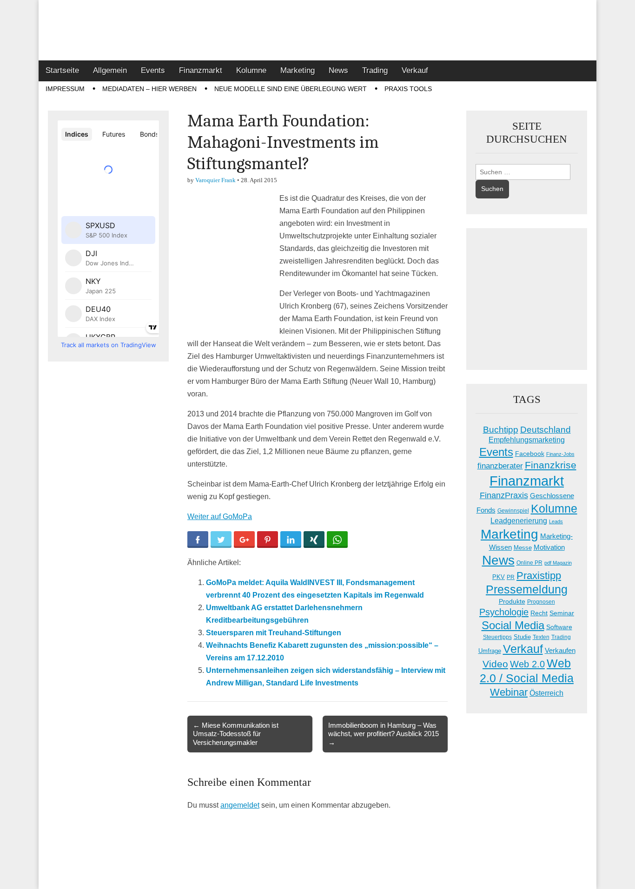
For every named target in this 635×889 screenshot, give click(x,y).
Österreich (546, 693)
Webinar (509, 692)
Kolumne (251, 70)
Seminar (561, 613)
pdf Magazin (558, 563)
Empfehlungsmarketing (527, 440)
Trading (375, 70)
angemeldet (239, 805)
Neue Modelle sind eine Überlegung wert (290, 88)
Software (559, 627)
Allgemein (110, 70)
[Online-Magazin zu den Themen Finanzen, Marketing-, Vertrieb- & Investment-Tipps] (317, 30)
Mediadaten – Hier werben (149, 88)
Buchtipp (500, 430)
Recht (539, 613)
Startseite (62, 70)
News (338, 70)
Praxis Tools (408, 88)
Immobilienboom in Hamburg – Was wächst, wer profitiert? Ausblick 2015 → (383, 733)
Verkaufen (560, 650)
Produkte (512, 601)
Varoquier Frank (215, 180)
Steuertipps (497, 637)
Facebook (529, 453)
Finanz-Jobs (560, 454)
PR (511, 577)
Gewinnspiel (513, 511)
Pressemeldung (527, 589)
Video (495, 664)
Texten (541, 637)
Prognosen (541, 602)
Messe (523, 547)
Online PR (529, 563)
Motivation (549, 547)
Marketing (297, 70)
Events (153, 70)
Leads (556, 521)
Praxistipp (538, 575)
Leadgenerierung (518, 520)
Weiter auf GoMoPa (219, 516)
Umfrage (489, 651)
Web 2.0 (527, 664)
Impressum (65, 88)
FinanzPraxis (504, 495)
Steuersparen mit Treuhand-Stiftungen (273, 633)
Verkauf (415, 70)
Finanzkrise (550, 465)
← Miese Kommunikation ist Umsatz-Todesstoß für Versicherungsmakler (235, 733)
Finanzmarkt (200, 70)
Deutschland (545, 430)
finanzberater (500, 465)
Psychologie (504, 612)
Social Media (513, 625)
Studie (522, 636)
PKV (498, 576)
